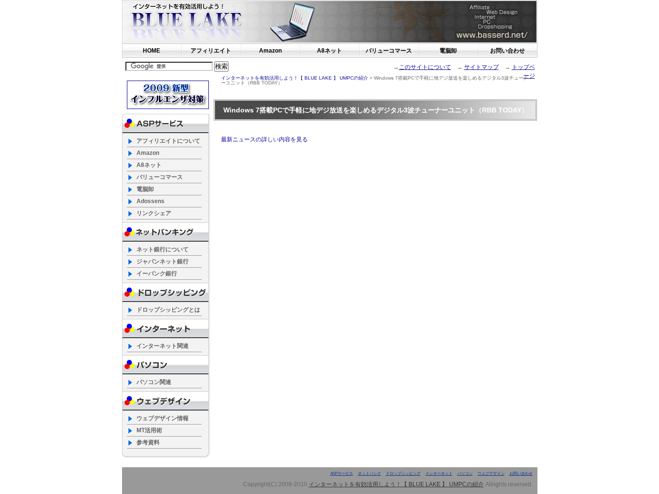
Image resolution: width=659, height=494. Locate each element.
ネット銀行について (163, 249)
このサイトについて (425, 67)
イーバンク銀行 (157, 273)
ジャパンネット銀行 (163, 261)
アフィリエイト (211, 50)
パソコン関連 (154, 382)
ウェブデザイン (491, 473)
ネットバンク (369, 473)
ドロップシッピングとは (168, 309)
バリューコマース (389, 50)
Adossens (151, 201)
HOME (151, 50)
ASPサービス (341, 473)
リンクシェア (154, 213)
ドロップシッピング (403, 473)
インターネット (439, 473)
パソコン (465, 473)
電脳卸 (448, 50)
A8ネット (329, 50)
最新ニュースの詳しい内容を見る (264, 139)
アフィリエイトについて (168, 140)
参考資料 (148, 442)
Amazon (270, 50)
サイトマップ (481, 67)
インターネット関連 (163, 346)
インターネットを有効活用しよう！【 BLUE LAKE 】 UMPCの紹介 (230, 21)
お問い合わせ (507, 50)
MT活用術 (149, 430)
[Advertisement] (333, 92)
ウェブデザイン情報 (163, 418)
